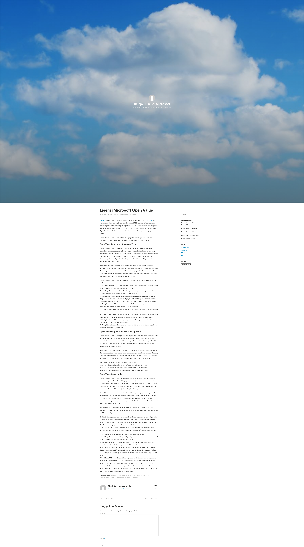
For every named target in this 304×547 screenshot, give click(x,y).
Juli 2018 (183, 252)
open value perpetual (117, 477)
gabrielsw (103, 214)
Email (102, 545)
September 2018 (185, 247)
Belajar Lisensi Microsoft (152, 104)
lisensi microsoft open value (133, 475)
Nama (102, 539)
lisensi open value (105, 477)
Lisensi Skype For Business (189, 228)
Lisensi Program (114, 214)
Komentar (103, 513)
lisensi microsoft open (118, 475)
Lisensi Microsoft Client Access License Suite (190, 224)
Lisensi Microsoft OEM (107, 499)
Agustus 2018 (184, 250)
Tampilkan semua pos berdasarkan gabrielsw (119, 488)
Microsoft (149, 220)
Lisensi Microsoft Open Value (190, 235)
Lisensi (102, 220)
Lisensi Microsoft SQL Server (149, 499)
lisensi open (146, 475)
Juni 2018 (183, 255)
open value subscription (132, 477)
